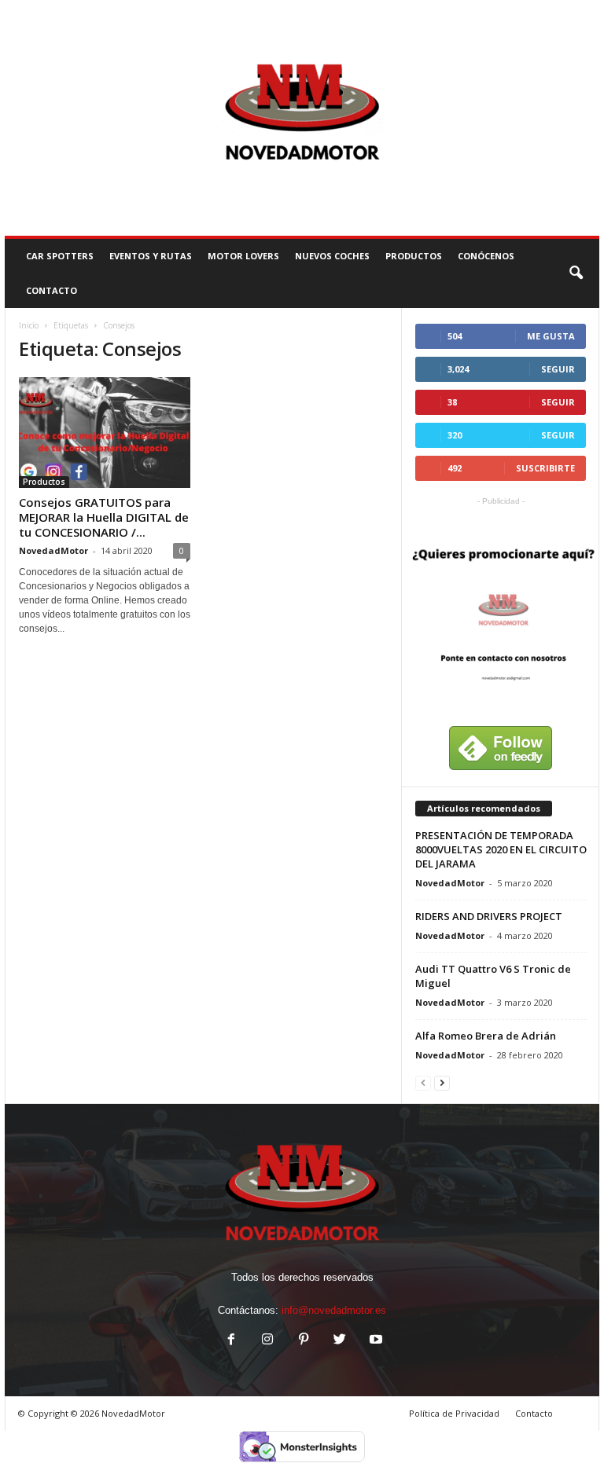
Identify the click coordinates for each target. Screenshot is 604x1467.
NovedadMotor (53, 550)
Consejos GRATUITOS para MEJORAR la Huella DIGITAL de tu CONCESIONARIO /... (104, 517)
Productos (413, 256)
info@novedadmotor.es (334, 1310)
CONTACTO (51, 290)
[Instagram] (267, 1341)
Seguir (558, 369)
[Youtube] (374, 1341)
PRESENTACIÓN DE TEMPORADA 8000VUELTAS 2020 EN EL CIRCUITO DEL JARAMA (501, 849)
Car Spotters (60, 256)
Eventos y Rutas (150, 256)
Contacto (534, 1413)
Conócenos (486, 256)
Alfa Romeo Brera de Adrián (485, 1036)
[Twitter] (340, 1341)
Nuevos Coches (332, 256)
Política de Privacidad (454, 1413)
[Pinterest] (303, 1341)
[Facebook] (231, 1341)
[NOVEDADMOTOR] (302, 118)
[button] (575, 273)
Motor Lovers (243, 256)
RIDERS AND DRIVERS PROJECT (488, 916)
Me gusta (551, 336)
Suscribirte (545, 468)
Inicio (29, 325)
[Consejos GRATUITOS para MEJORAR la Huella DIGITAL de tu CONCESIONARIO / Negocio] (104, 432)
